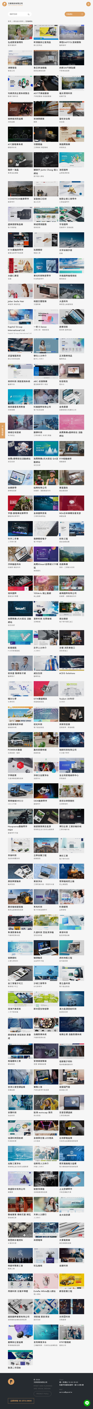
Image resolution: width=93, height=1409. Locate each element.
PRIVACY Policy (43, 1394)
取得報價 (2, 431)
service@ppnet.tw (65, 1392)
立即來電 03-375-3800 (21, 1401)
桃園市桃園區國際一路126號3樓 (71, 1385)
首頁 (9, 21)
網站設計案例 (18, 21)
